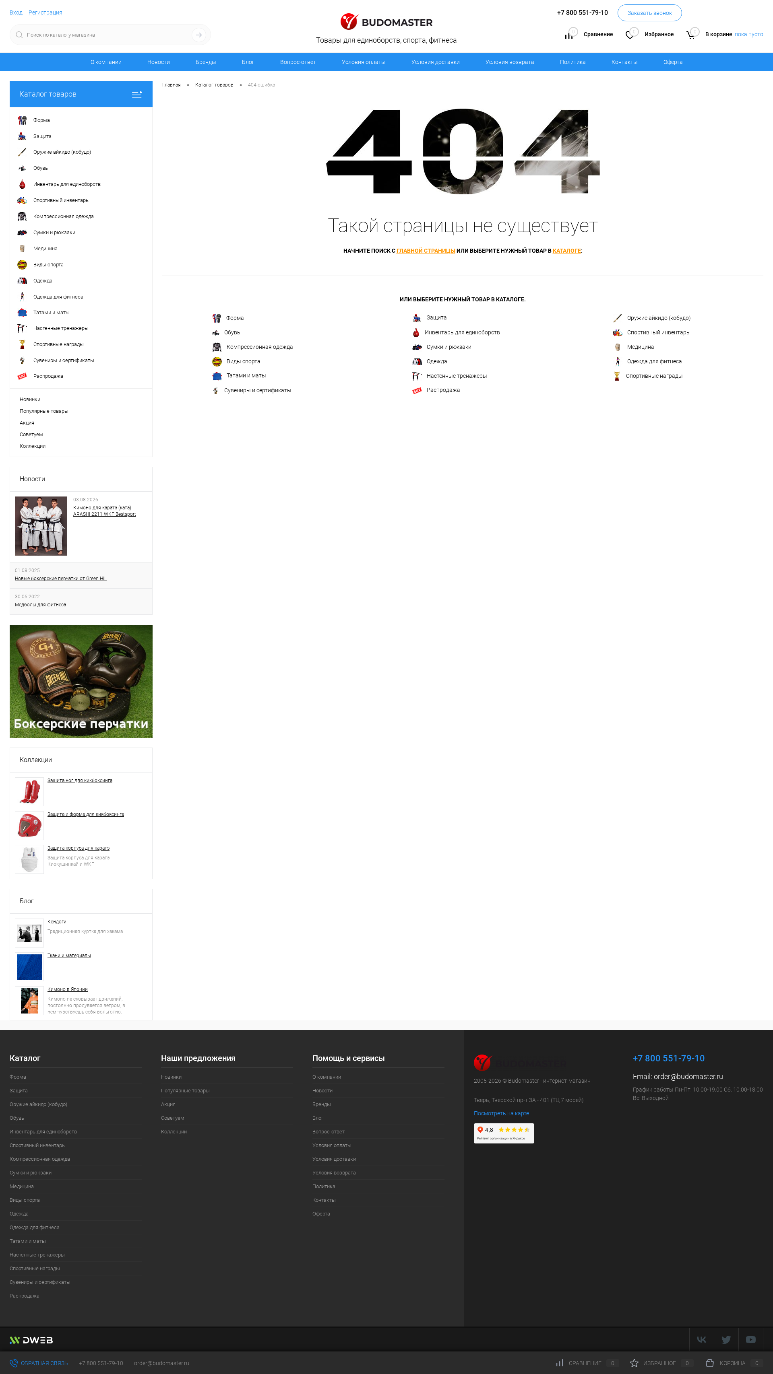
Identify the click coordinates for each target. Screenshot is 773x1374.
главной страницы (426, 250)
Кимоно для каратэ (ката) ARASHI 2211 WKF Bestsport (104, 511)
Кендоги (57, 922)
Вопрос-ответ (298, 62)
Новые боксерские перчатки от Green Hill (61, 578)
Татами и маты (246, 375)
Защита (437, 318)
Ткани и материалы (69, 955)
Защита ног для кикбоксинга (80, 780)
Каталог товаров (47, 94)
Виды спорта (243, 361)
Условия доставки (435, 62)
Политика (573, 62)
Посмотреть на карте (501, 1113)
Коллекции (32, 446)
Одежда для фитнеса (654, 361)
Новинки (30, 399)
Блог (248, 62)
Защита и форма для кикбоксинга (86, 814)
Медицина (640, 347)
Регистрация (45, 12)
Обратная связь (44, 1363)
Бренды (206, 62)
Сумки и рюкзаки (449, 347)
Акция (27, 423)
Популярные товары (44, 411)
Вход (16, 12)
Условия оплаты (364, 62)
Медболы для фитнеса (40, 605)
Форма (235, 318)
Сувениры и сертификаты (257, 390)
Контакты (625, 62)
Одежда (437, 361)
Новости (158, 62)
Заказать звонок (650, 13)
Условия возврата (510, 62)
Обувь (232, 332)
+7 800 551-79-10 (101, 1363)
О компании (106, 62)
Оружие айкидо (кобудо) (659, 318)
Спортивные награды (654, 376)
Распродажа (443, 390)
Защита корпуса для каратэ (79, 848)
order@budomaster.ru (688, 1076)
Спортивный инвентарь (658, 332)
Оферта (673, 62)
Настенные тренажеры (457, 376)
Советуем (31, 434)
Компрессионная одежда (260, 347)
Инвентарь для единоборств (462, 332)
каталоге (567, 250)
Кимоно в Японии (68, 989)
